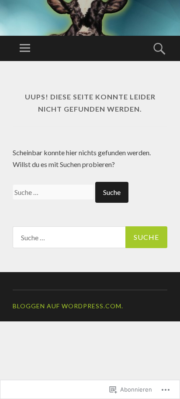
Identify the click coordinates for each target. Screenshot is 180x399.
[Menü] (25, 48)
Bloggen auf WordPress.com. (68, 306)
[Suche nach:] (54, 192)
